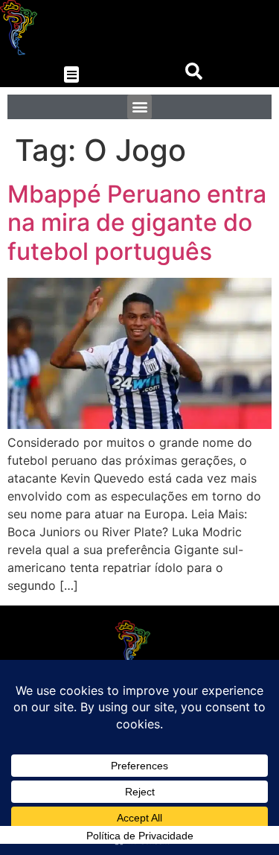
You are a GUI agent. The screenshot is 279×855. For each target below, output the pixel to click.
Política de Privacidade (139, 836)
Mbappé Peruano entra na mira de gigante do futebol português (136, 222)
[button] (72, 74)
